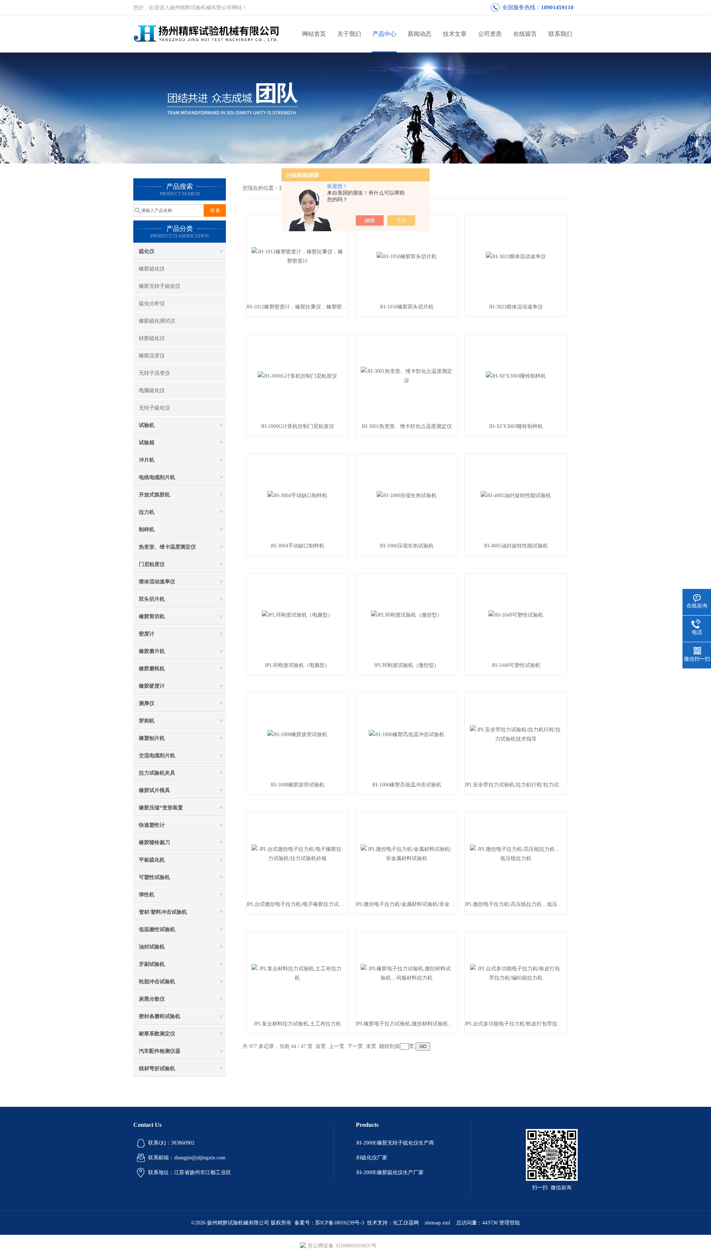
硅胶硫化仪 (152, 338)
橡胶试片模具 (154, 790)
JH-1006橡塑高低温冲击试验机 (406, 785)
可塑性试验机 (154, 877)
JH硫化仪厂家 (371, 1157)
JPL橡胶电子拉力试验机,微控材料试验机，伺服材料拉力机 (406, 1024)
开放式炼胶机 (154, 495)
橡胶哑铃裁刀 (154, 842)
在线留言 (525, 34)
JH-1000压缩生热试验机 (407, 546)
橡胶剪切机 (152, 616)
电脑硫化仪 (152, 390)
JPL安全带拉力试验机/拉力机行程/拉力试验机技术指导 (516, 785)
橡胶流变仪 (152, 355)
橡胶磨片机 (152, 651)
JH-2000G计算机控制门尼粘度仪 (297, 426)
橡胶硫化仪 (152, 269)
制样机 (146, 529)
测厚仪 (146, 703)
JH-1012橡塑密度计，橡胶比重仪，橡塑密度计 (297, 307)
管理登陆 (509, 1223)
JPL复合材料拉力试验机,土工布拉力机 (297, 1024)
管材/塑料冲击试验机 (163, 912)
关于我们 (349, 34)
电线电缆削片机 (157, 477)
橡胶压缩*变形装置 (161, 808)
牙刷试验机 (152, 964)
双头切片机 (152, 599)
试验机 (146, 425)
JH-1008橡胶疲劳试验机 (297, 785)
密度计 (146, 634)
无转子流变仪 (154, 373)
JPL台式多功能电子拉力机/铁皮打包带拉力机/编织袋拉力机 (516, 1024)
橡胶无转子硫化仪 (159, 286)
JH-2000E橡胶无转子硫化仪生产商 (395, 1143)
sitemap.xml (437, 1223)
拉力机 (146, 512)
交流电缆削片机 (157, 755)
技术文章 (455, 34)
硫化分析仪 (152, 303)
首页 (321, 1046)
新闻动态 (419, 34)
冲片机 (146, 460)
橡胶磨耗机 (152, 668)
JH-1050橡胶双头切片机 (407, 307)
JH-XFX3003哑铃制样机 (516, 426)
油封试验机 (152, 947)
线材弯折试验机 (157, 1068)
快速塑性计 (152, 825)
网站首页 (314, 34)
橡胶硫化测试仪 (157, 321)
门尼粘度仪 (152, 564)
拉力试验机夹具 (157, 773)
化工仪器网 (406, 1223)
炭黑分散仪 (152, 999)
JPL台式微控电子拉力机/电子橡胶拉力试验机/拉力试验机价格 (297, 904)
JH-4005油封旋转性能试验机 (516, 546)
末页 (371, 1046)
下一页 (355, 1046)
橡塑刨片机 (152, 738)
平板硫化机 (152, 860)
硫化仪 (146, 251)
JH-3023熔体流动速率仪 (516, 307)
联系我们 (560, 34)
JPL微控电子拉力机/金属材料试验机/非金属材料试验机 (406, 904)
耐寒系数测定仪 (157, 1034)
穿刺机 (146, 721)
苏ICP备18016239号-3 (339, 1223)
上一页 (336, 1046)
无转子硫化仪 (154, 408)
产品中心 (384, 34)
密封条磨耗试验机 (159, 1016)
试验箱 (146, 442)
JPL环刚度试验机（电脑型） (297, 665)
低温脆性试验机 (157, 929)
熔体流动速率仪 (157, 581)
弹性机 (146, 894)
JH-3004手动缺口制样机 (297, 546)
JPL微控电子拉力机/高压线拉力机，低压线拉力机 (516, 904)
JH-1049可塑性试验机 (515, 665)
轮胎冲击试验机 (157, 981)
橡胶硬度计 (152, 686)
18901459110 (557, 7)
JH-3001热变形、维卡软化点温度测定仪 (406, 426)
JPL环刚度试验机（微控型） (406, 665)
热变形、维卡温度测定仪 (167, 547)
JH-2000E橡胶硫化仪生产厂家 (390, 1172)
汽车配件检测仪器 (159, 1051)
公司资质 (490, 34)
